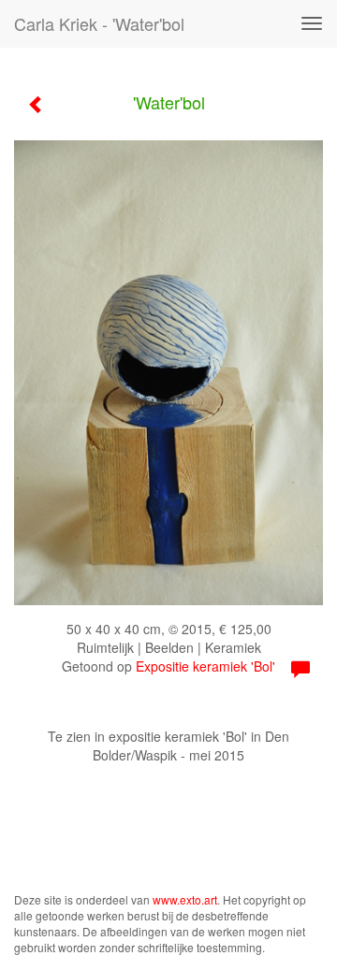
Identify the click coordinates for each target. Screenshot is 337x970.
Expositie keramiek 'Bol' (205, 666)
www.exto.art (185, 899)
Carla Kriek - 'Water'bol (99, 23)
